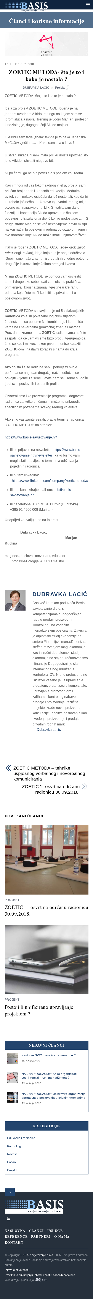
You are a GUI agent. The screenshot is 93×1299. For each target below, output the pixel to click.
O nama (62, 1236)
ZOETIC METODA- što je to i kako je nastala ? (46, 75)
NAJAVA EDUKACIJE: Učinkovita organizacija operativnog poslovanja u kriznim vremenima (53, 1095)
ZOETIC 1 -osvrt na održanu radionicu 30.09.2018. (51, 789)
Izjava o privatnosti (17, 1269)
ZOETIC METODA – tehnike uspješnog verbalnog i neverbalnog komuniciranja (49, 773)
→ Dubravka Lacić (46, 729)
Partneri (41, 1236)
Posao (11, 1162)
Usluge (55, 1230)
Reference (16, 1236)
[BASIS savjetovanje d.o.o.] (26, 9)
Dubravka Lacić (36, 87)
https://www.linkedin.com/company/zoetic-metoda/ (49, 481)
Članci (36, 1230)
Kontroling (14, 1146)
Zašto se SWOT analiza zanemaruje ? (49, 1055)
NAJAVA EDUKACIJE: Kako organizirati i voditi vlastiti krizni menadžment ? (50, 1075)
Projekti (60, 87)
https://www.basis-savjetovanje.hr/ (31, 437)
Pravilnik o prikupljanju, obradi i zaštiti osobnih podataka (40, 1275)
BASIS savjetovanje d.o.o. (37, 1255)
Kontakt (14, 1242)
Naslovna (15, 1230)
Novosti (12, 1154)
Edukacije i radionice (21, 1138)
